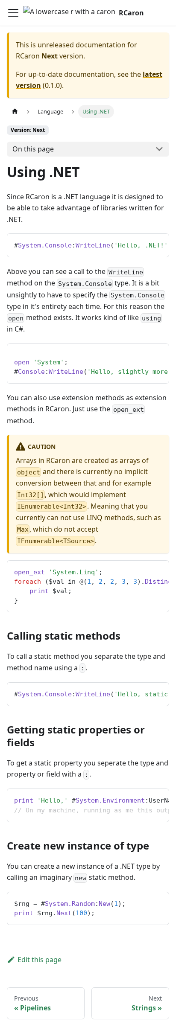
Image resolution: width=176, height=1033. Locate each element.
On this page (33, 149)
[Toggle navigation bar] (13, 12)
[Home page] (15, 111)
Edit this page (40, 959)
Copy (155, 243)
